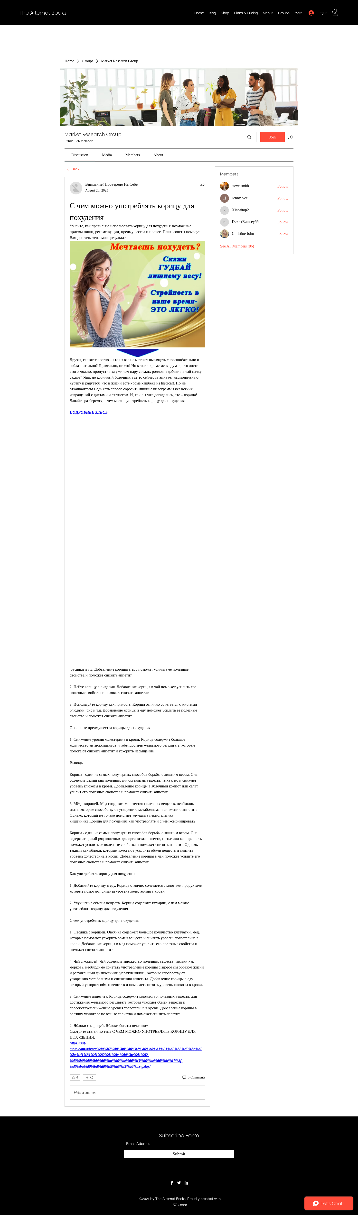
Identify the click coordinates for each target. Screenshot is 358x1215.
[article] (137, 642)
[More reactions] (89, 1077)
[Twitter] (179, 1182)
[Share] (202, 185)
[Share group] (290, 137)
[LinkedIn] (186, 1182)
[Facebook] (171, 1182)
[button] (335, 12)
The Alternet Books (42, 13)
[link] (79, 155)
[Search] (249, 137)
